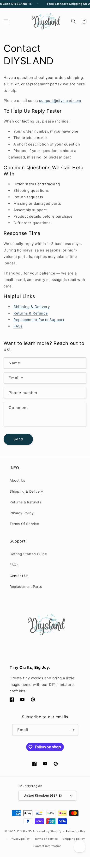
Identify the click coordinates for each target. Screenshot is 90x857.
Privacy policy (20, 838)
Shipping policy (74, 838)
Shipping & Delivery (26, 491)
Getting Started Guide (28, 554)
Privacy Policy (22, 513)
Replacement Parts (26, 586)
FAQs (14, 565)
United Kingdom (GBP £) (43, 795)
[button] (6, 21)
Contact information (47, 846)
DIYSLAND (24, 831)
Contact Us (19, 576)
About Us (17, 480)
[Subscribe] (72, 729)
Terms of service (46, 838)
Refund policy (75, 831)
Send (18, 439)
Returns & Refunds (25, 502)
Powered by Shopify (47, 831)
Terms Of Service (24, 524)
